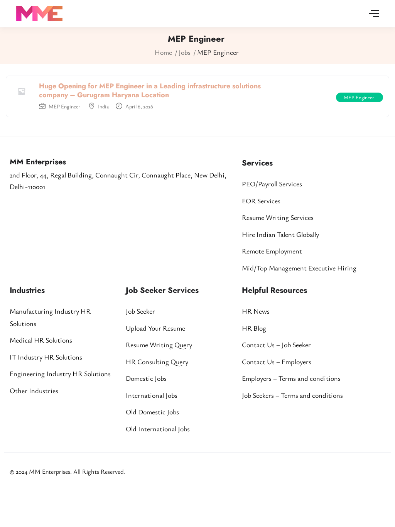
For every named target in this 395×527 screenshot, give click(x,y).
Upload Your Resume (155, 328)
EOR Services (261, 200)
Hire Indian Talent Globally (280, 234)
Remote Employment (272, 250)
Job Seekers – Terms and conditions (292, 395)
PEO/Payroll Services (272, 183)
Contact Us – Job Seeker (276, 344)
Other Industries (34, 390)
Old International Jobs (158, 428)
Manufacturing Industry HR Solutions (50, 317)
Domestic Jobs (146, 378)
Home (163, 52)
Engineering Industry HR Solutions (60, 373)
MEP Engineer (65, 106)
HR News (256, 311)
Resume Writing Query (159, 344)
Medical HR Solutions (41, 340)
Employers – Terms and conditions (291, 378)
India (103, 106)
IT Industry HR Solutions (46, 356)
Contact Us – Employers (276, 361)
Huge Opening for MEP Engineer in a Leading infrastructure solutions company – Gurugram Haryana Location (150, 90)
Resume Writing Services (278, 217)
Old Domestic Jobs (152, 411)
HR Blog (254, 328)
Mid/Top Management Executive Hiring (299, 267)
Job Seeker (140, 311)
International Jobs (151, 395)
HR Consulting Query (157, 361)
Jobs (185, 52)
